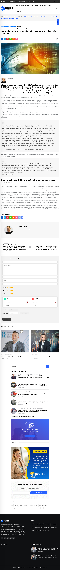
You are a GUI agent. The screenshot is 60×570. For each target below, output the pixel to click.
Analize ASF (18, 11)
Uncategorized (37, 374)
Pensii (36, 5)
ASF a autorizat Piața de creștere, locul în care (12, 356)
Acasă (17, 5)
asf (12, 505)
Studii (29, 391)
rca (42, 508)
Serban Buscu (23, 226)
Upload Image (5, 309)
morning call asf (21, 508)
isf (36, 505)
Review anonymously (8, 315)
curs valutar (26, 505)
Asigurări (32, 5)
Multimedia (44, 5)
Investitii (8, 354)
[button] (56, 327)
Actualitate (21, 5)
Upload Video (5, 313)
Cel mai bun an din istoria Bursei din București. (42, 356)
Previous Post (7, 243)
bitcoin (21, 505)
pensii (27, 508)
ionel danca (32, 505)
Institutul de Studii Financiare (40, 567)
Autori (49, 5)
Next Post (53, 244)
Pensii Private (32, 508)
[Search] (56, 8)
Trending (34, 408)
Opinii (40, 5)
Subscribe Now (39, 492)
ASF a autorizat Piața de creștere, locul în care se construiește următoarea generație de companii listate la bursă (48, 550)
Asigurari (26, 400)
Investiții (27, 5)
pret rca (38, 508)
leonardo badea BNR (43, 505)
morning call (13, 508)
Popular (12, 354)
